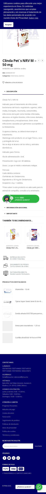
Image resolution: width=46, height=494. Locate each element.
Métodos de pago (8, 409)
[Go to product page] (12, 234)
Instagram (13, 458)
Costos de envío (8, 413)
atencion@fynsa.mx (21, 377)
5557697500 (6, 368)
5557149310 (26, 368)
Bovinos (36, 246)
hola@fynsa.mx (7, 377)
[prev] (38, 60)
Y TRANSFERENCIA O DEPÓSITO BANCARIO (16, 473)
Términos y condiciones (10, 435)
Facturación (6, 417)
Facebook (4, 458)
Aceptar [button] (8, 25)
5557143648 (6, 371)
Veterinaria (14, 76)
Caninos (21, 76)
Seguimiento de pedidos (11, 420)
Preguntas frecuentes (9, 406)
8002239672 (26, 371)
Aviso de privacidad (9, 428)
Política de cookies (9, 431)
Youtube (9, 458)
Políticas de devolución (10, 424)
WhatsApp (18, 458)
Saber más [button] (33, 18)
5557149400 (16, 368)
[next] (42, 60)
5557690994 (16, 371)
